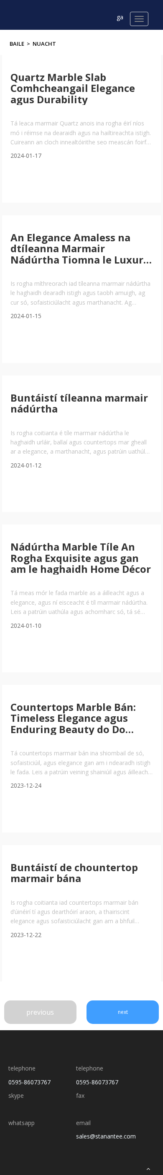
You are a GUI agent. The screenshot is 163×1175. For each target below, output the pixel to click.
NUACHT (44, 43)
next (123, 1012)
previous (40, 1012)
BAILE (17, 43)
